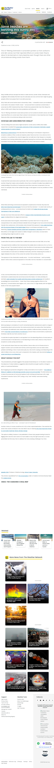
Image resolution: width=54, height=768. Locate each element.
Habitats (15, 12)
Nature (10, 12)
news (5, 12)
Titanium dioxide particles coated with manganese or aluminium (24, 229)
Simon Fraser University (31, 472)
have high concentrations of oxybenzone (16, 332)
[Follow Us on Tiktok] (46, 700)
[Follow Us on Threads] (49, 700)
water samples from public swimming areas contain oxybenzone (24, 279)
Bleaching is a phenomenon (8, 133)
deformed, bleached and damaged (10, 207)
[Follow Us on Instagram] (40, 700)
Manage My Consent (6, 709)
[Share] (2, 42)
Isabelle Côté (4, 472)
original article (7, 478)
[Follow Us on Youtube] (43, 700)
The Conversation (23, 476)
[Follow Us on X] (52, 700)
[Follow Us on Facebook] (37, 700)
